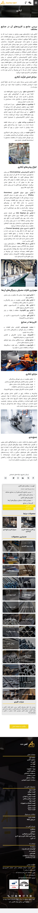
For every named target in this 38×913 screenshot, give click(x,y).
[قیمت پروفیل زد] (11, 631)
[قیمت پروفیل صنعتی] (27, 643)
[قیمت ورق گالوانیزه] (27, 546)
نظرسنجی (32, 853)
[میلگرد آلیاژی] (11, 582)
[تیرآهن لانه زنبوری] (11, 682)
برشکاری (32, 829)
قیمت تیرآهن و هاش (29, 799)
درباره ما (32, 847)
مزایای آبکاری (25, 711)
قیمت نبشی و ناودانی (29, 796)
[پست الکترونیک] (6, 478)
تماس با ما (32, 851)
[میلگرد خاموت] (27, 570)
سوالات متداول (30, 778)
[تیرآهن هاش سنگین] (11, 694)
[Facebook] (33, 478)
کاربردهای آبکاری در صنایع (15, 709)
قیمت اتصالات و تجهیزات (28, 803)
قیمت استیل (31, 805)
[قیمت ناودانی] (27, 669)
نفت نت (32, 764)
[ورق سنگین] (11, 570)
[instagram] (24, 896)
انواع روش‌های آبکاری (23, 707)
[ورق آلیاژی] (27, 595)
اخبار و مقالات (31, 775)
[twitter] (27, 896)
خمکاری (33, 832)
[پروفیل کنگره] (11, 643)
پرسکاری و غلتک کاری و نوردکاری (28, 531)
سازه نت (32, 766)
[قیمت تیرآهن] (27, 682)
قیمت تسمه (31, 809)
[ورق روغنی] (11, 546)
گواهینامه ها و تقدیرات (28, 849)
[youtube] (20, 896)
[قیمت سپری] (11, 656)
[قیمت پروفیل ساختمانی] (27, 656)
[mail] (12, 896)
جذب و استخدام (30, 857)
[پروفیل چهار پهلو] (11, 619)
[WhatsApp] (18, 478)
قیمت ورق (32, 790)
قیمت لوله (32, 801)
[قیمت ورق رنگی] (11, 558)
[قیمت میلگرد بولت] (27, 558)
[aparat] (31, 896)
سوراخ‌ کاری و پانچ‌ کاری (9, 530)
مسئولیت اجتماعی (29, 773)
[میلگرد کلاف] (27, 582)
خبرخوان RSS (31, 820)
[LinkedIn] (23, 478)
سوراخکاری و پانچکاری (28, 834)
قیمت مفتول (31, 808)
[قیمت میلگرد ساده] (27, 619)
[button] (34, 524)
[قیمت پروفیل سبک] (27, 631)
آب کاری (33, 838)
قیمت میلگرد (31, 792)
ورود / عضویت (31, 769)
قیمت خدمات (24, 489)
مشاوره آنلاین (31, 760)
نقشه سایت (31, 817)
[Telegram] (13, 478)
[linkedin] (16, 896)
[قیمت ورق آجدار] (11, 595)
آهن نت (33, 762)
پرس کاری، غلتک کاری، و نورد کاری (25, 836)
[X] (28, 478)
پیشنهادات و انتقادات (29, 856)
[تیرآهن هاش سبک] (27, 694)
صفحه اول (32, 757)
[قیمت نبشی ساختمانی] (11, 669)
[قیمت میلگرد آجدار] (27, 607)
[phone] (9, 896)
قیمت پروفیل (31, 794)
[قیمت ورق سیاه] (11, 607)
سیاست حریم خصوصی (28, 780)
